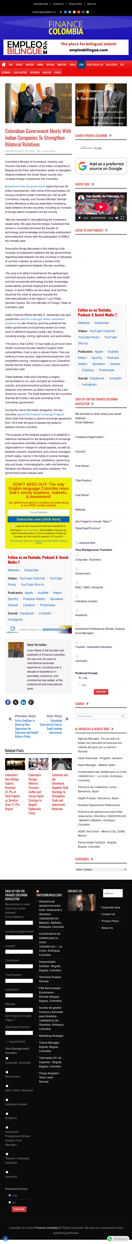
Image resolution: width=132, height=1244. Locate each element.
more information (30, 530)
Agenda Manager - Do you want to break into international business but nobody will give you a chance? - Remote (100, 745)
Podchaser (48, 605)
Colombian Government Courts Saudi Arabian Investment (51, 726)
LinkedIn (45, 613)
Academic (81, 615)
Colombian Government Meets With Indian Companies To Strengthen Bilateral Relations (38, 137)
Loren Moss (49, 151)
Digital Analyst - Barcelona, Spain (98, 798)
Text (84, 685)
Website (13, 570)
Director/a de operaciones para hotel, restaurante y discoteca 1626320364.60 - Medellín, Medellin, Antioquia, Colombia (102, 818)
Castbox (29, 605)
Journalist (81, 661)
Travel (72, 64)
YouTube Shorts (32, 584)
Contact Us (58, 3)
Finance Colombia (46, 1228)
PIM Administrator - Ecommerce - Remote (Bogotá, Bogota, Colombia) (50, 994)
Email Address (84, 422)
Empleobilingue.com (49, 895)
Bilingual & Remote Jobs (94, 729)
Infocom (30, 64)
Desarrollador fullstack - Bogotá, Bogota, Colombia (97, 844)
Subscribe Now (41, 3)
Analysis (47, 72)
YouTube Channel (32, 578)
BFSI (11, 64)
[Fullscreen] (122, 218)
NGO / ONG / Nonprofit (89, 587)
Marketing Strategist (51, 1036)
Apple (29, 593)
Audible (43, 593)
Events (57, 72)
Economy (6, 72)
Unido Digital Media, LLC (44, 11)
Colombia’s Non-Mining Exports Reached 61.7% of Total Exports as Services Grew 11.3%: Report (12, 791)
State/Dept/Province (88, 528)
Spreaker (56, 599)
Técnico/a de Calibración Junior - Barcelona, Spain (98, 789)
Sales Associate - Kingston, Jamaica (100, 758)
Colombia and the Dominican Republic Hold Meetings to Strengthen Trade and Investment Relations (60, 791)
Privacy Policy (75, 3)
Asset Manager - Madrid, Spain (97, 765)
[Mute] (117, 218)
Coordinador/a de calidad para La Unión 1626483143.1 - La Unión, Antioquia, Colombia (102, 776)
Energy (19, 64)
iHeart (57, 593)
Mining (40, 64)
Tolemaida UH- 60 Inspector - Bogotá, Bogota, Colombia (50, 1062)
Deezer (13, 605)
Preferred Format (86, 673)
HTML (85, 678)
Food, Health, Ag (95, 64)
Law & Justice (20, 72)
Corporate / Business (88, 559)
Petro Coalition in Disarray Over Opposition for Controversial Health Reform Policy (26, 728)
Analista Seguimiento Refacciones (99, 805)
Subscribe (31, 570)
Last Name (82, 495)
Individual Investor (86, 601)
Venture (50, 64)
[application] (101, 206)
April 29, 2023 (26, 151)
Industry (61, 64)
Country (80, 451)
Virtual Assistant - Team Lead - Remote (49, 1077)
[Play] (79, 218)
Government (82, 573)
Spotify (13, 599)
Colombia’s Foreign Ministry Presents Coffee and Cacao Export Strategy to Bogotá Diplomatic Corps (36, 793)
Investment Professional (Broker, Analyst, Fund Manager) (100, 631)
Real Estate (111, 64)
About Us (91, 3)
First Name (82, 466)
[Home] (3, 65)
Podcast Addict (34, 599)
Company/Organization (89, 437)
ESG (122, 64)
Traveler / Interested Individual (93, 647)
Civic (81, 64)
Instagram (15, 619)
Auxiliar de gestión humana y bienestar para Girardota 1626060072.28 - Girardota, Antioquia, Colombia (51, 1018)
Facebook (27, 613)
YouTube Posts (89, 337)
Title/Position (83, 480)
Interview (35, 72)
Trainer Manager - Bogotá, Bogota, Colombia (50, 1047)
